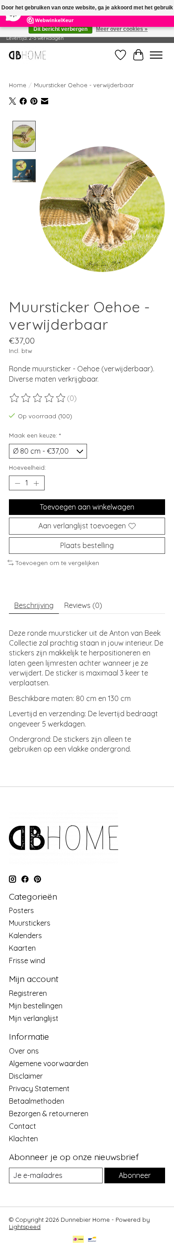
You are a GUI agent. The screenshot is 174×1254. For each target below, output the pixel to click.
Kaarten (22, 948)
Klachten (23, 1138)
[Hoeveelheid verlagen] (17, 483)
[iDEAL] (78, 1240)
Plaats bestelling (87, 545)
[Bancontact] (92, 1240)
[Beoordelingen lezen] (38, 398)
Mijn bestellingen (35, 1005)
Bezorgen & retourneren (48, 1113)
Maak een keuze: (35, 435)
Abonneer (135, 1175)
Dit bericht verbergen (60, 29)
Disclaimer (26, 1075)
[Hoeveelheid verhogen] (36, 483)
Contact (22, 1126)
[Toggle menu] (156, 55)
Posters (21, 910)
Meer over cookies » (122, 29)
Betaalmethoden (36, 1101)
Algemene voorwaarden (48, 1063)
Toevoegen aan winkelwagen (87, 506)
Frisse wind (27, 960)
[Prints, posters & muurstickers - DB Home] (27, 55)
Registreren (28, 993)
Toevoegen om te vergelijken (57, 562)
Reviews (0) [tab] (83, 605)
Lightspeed (25, 1226)
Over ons (24, 1050)
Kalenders (25, 935)
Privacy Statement (39, 1088)
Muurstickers (29, 922)
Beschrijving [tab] (34, 605)
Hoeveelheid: (27, 467)
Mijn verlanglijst (33, 1018)
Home (17, 85)
